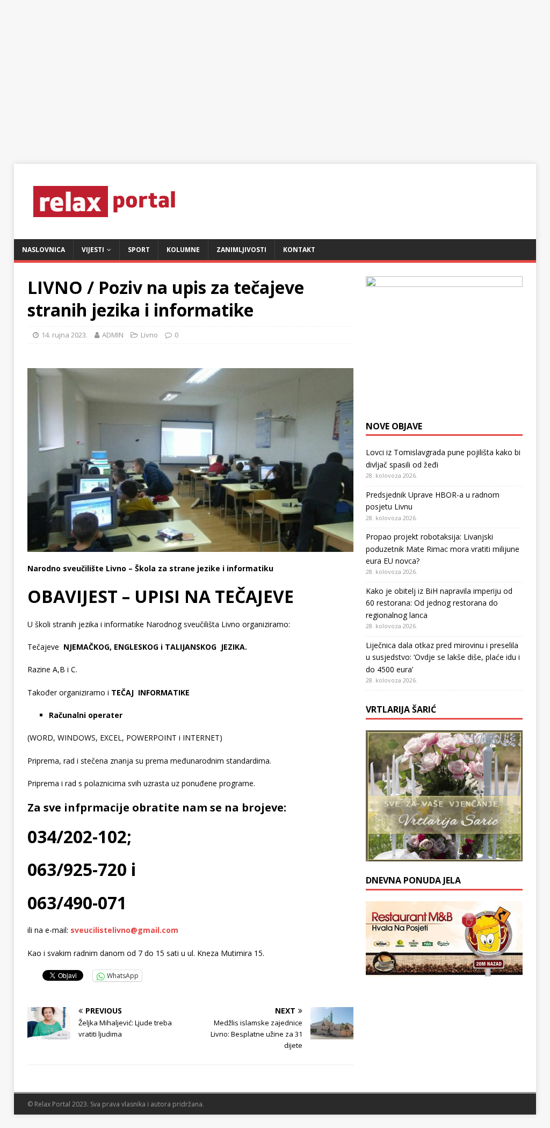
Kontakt (299, 249)
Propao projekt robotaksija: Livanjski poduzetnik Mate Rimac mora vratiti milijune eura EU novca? (442, 548)
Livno (149, 335)
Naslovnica (43, 249)
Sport (139, 249)
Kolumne (183, 249)
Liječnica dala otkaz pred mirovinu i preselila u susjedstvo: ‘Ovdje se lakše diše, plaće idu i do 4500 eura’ (443, 657)
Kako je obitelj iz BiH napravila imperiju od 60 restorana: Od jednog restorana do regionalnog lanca (439, 603)
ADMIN (113, 335)
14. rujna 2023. (64, 335)
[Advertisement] (275, 75)
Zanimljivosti (241, 249)
